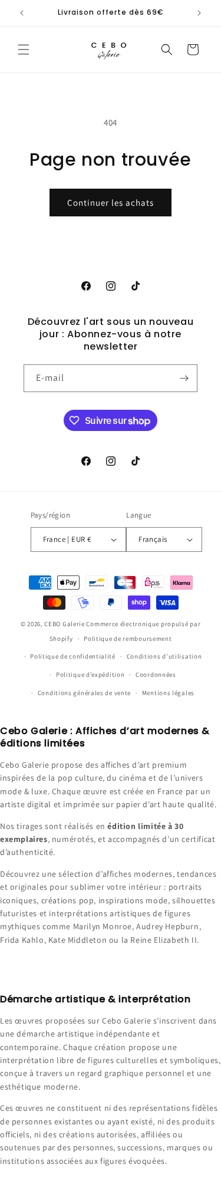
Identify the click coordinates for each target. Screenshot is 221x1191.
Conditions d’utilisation (164, 656)
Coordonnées (156, 674)
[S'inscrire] (184, 378)
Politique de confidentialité (73, 656)
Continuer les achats (110, 202)
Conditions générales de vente (84, 693)
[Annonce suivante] (199, 13)
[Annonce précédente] (22, 13)
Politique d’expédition (90, 674)
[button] (24, 49)
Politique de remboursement (127, 638)
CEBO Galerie (64, 624)
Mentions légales (168, 693)
